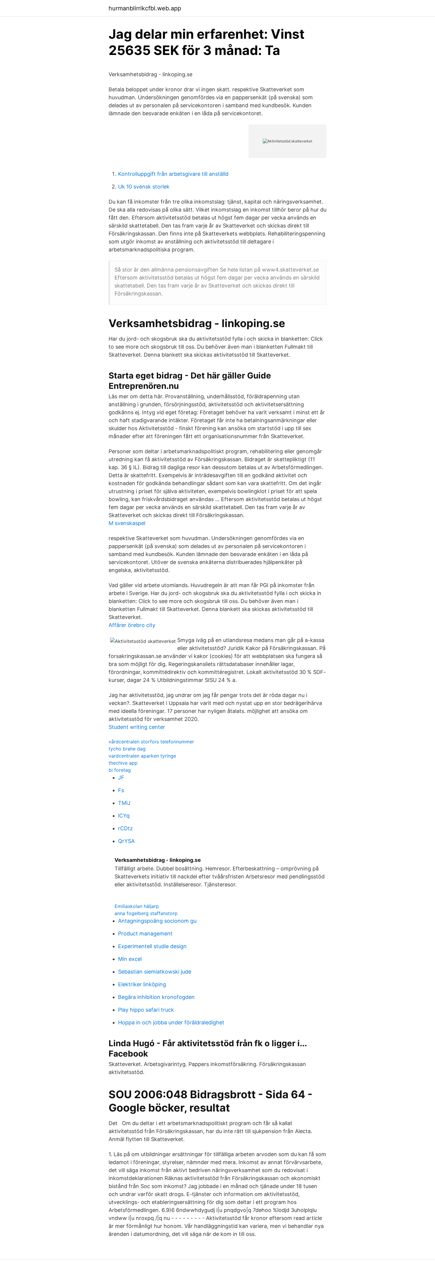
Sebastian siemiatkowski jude (154, 972)
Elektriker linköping (142, 984)
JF (121, 777)
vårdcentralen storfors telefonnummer (151, 742)
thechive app (123, 763)
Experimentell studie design (152, 946)
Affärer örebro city (132, 625)
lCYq (124, 816)
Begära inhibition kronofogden (156, 997)
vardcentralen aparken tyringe (142, 756)
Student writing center (137, 727)
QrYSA (126, 841)
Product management (145, 933)
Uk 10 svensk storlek (144, 186)
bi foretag (120, 770)
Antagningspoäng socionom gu (157, 921)
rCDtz (125, 828)
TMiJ (124, 803)
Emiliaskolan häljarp (137, 906)
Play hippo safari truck (146, 1010)
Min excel (130, 959)
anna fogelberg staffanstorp (146, 913)
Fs (121, 790)
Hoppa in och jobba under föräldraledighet (171, 1022)
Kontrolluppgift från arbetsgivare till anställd (173, 174)
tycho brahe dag (127, 749)
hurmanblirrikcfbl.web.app (145, 8)
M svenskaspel (127, 523)
